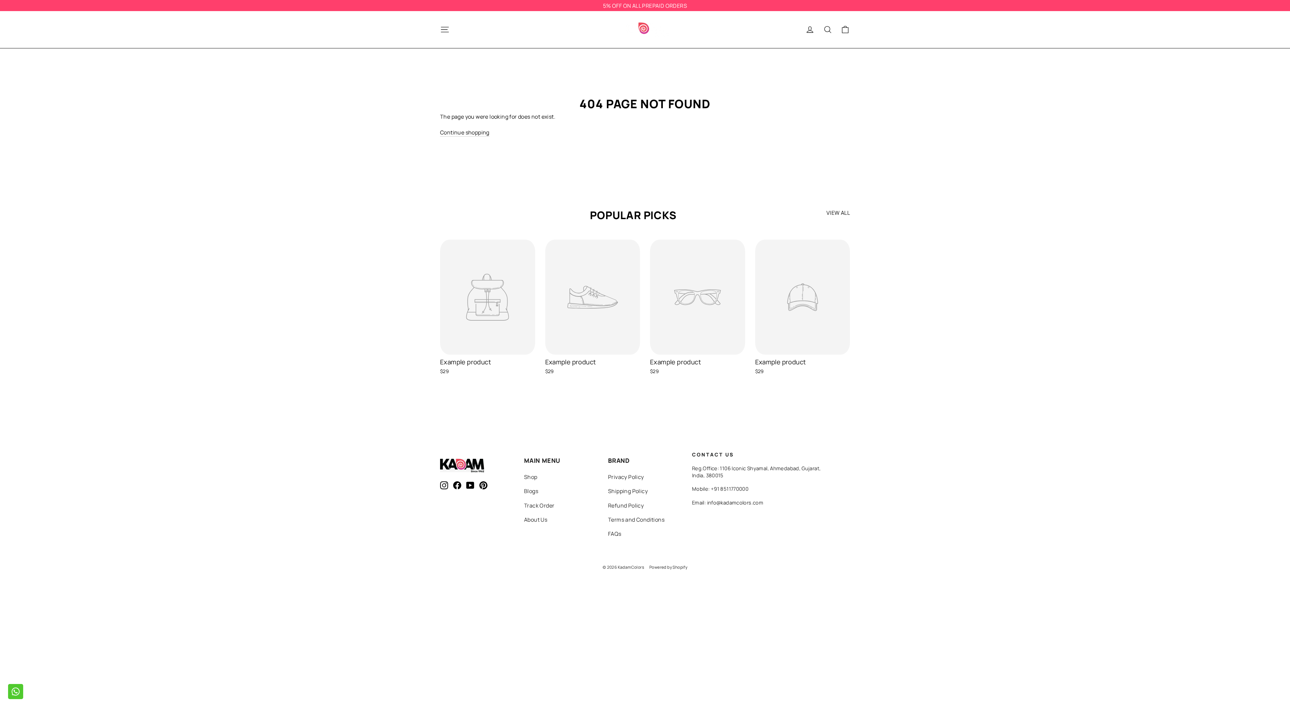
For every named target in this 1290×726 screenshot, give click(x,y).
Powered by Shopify (668, 567)
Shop (531, 477)
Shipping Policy (628, 491)
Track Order (539, 505)
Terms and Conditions (636, 519)
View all (838, 212)
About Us (535, 519)
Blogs (531, 491)
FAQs (614, 533)
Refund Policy (626, 505)
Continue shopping (464, 132)
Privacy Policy (626, 477)
